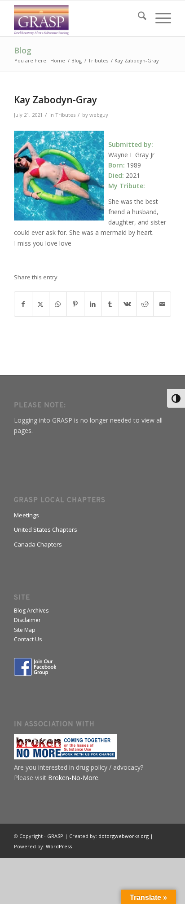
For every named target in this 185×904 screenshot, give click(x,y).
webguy (98, 114)
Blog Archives (31, 610)
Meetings (26, 515)
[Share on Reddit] (145, 304)
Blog (22, 50)
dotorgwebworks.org (123, 836)
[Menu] (158, 18)
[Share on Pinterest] (75, 304)
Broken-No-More (73, 777)
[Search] (137, 18)
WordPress (59, 846)
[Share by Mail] (162, 304)
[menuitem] (137, 18)
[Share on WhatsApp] (57, 304)
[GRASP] (77, 18)
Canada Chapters (38, 544)
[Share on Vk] (127, 304)
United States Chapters (45, 529)
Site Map (24, 630)
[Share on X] (40, 304)
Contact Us (28, 639)
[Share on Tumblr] (110, 304)
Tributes (65, 114)
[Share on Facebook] (23, 304)
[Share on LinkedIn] (92, 304)
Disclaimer (27, 620)
